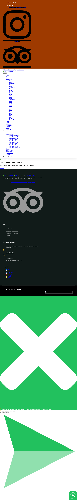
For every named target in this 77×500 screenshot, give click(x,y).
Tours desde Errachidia (12, 119)
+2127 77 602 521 (12, 2)
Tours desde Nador (10, 102)
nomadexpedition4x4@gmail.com (14, 260)
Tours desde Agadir (11, 90)
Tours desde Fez (10, 94)
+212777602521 (10, 253)
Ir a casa (2, 168)
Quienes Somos (9, 228)
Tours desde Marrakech (14, 135)
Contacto (8, 129)
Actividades (9, 125)
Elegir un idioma (7, 157)
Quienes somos (8, 127)
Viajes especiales (8, 123)
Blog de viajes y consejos (12, 231)
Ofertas (8, 121)
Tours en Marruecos (10, 134)
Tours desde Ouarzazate (14, 140)
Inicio (7, 75)
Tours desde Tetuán (11, 114)
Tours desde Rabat (10, 106)
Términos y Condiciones (12, 233)
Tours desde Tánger (11, 110)
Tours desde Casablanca (14, 136)
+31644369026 (9, 5)
